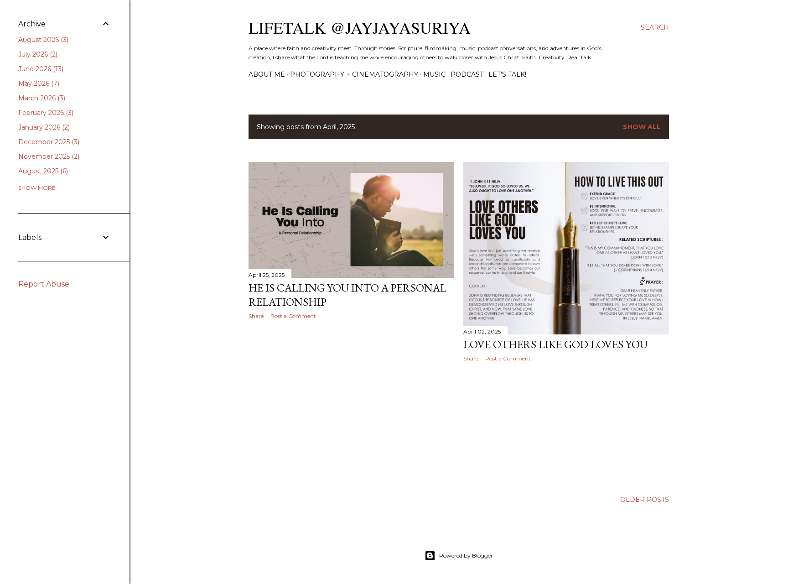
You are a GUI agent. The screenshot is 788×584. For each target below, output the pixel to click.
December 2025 (48, 142)
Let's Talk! (507, 74)
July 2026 (37, 54)
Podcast (467, 74)
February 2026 (45, 113)
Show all (642, 127)
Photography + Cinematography (354, 74)
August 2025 (42, 171)
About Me (267, 74)
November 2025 (48, 156)
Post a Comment (293, 316)
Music (434, 74)
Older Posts (644, 499)
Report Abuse (43, 284)
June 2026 (40, 69)
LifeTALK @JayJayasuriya (360, 27)
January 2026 (43, 127)
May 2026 (37, 83)
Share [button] (256, 316)
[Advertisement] (351, 406)
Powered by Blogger (466, 555)
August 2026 (42, 40)
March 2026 (40, 98)
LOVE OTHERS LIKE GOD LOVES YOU (555, 344)
